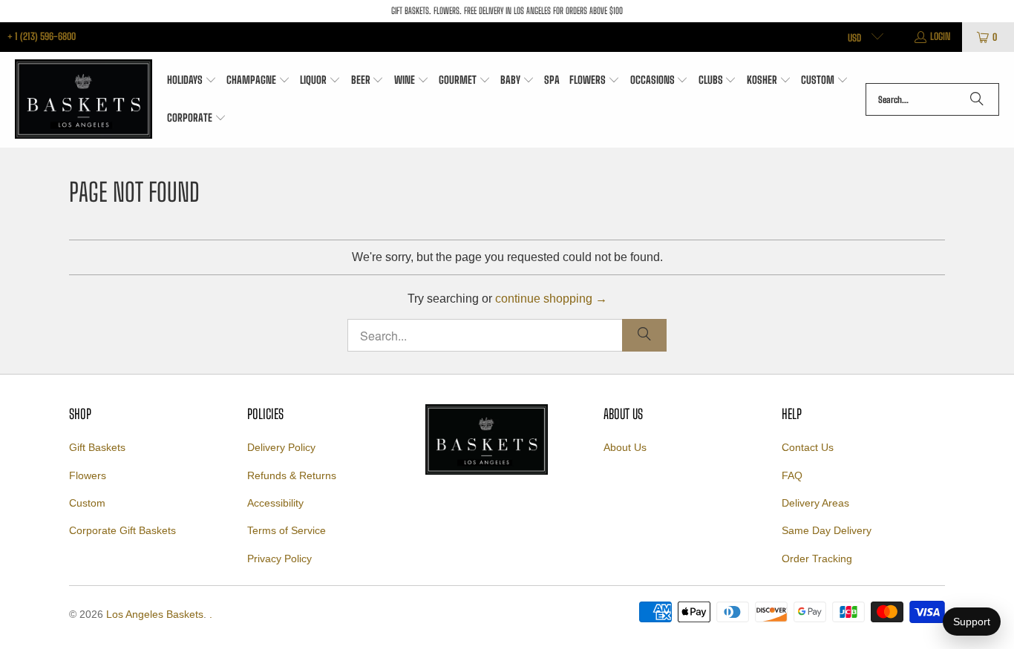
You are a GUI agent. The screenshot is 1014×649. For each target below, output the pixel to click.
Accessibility (275, 503)
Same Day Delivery (826, 530)
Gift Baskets (97, 447)
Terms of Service (286, 530)
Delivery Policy (281, 447)
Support (971, 621)
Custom (87, 503)
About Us (625, 447)
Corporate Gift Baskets (122, 530)
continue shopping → (551, 298)
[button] (192, 81)
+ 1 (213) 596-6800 (41, 36)
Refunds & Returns (291, 475)
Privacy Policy (279, 558)
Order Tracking (817, 558)
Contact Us (808, 447)
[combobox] (932, 99)
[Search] (977, 99)
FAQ (792, 475)
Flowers (87, 475)
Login (940, 36)
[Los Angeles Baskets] (83, 99)
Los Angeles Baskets (154, 614)
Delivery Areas (815, 503)
